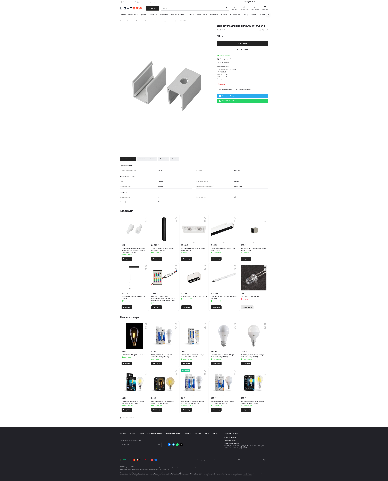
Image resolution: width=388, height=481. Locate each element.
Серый (223, 71)
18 (226, 74)
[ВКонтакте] (169, 444)
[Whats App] (177, 444)
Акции (132, 433)
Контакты (187, 433)
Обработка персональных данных (249, 460)
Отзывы (174, 159)
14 (158, 197)
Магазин (198, 433)
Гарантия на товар (173, 433)
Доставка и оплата (154, 433)
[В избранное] (263, 30)
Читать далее (247, 475)
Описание (142, 159)
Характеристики (128, 159)
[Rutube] (181, 444)
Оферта (265, 460)
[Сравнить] (260, 30)
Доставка (163, 159)
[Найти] (226, 8)
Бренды (141, 433)
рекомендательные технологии (159, 469)
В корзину (242, 43)
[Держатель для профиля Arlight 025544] (166, 86)
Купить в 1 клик (243, 49)
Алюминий (238, 186)
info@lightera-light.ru (231, 440)
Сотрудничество (211, 433)
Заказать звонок (263, 2)
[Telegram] (173, 444)
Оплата (152, 159)
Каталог (123, 433)
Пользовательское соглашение (224, 460)
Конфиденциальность (204, 460)
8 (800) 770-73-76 (249, 2)
